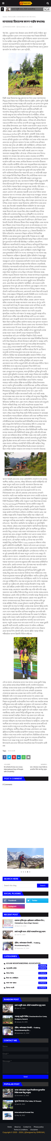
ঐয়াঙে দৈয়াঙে (23, 973)
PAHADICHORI (9, 27)
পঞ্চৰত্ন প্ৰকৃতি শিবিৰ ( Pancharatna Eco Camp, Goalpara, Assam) (31, 1018)
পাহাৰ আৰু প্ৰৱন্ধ (23, 983)
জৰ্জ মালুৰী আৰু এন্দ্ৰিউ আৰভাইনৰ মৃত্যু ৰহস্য (30, 932)
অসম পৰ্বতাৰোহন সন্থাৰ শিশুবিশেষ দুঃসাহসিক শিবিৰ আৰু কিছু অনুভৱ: (30, 1091)
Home (5, 17)
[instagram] (14, 906)
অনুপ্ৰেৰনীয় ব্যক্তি (23, 968)
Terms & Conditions (21, 1130)
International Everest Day (24, 1112)
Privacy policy (39, 1127)
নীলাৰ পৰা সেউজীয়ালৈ (23, 978)
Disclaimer (34, 1130)
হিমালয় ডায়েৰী (11, 17)
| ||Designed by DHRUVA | (34, 1132)
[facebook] (14, 900)
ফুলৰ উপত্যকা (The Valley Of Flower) (28, 1101)
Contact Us (27, 1127)
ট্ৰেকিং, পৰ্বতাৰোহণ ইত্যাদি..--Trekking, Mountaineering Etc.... (27, 944)
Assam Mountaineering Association (23, 964)
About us (17, 1127)
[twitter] (37, 900)
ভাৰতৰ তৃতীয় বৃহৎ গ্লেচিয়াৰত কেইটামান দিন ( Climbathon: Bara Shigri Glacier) (29, 922)
